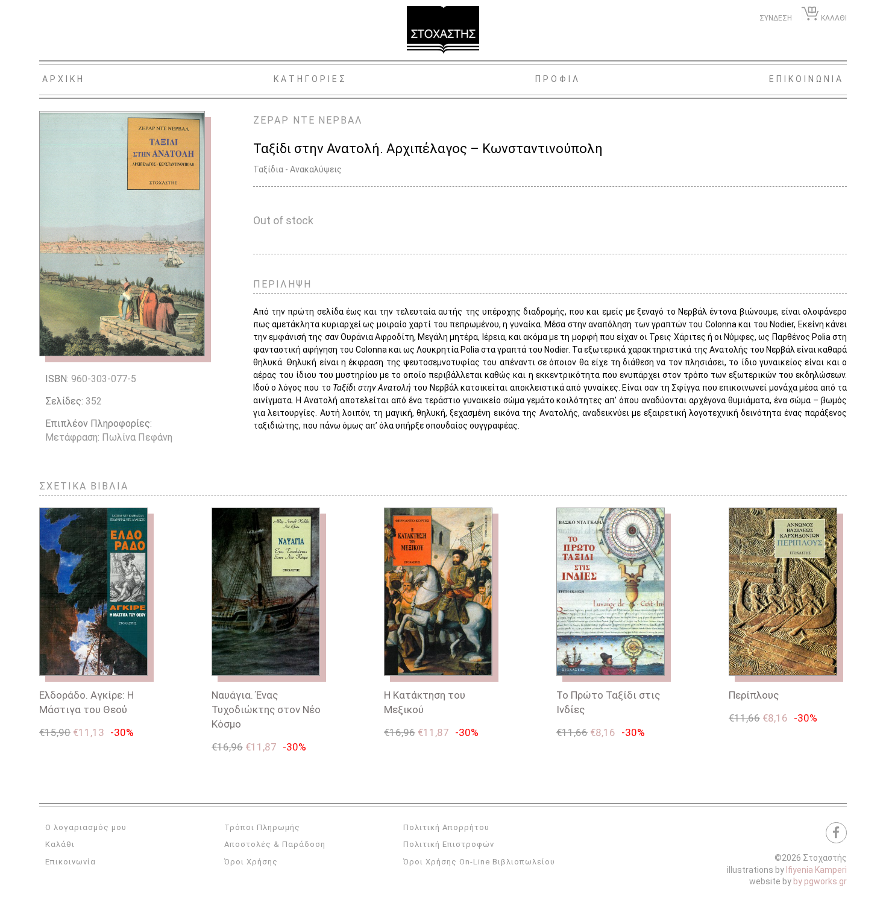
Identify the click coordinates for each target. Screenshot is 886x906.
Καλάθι (60, 844)
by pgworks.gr (820, 881)
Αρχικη (63, 79)
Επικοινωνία (70, 861)
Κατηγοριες (310, 79)
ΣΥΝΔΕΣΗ (775, 18)
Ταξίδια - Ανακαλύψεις (297, 169)
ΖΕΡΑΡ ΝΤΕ (284, 120)
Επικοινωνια (806, 79)
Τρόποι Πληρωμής (262, 827)
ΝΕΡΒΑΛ (340, 120)
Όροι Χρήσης (251, 861)
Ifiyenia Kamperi (816, 870)
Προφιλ (557, 79)
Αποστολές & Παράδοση (274, 844)
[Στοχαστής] (443, 30)
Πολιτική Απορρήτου (446, 827)
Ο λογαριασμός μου (86, 827)
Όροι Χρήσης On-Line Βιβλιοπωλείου (479, 861)
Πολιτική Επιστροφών (448, 844)
